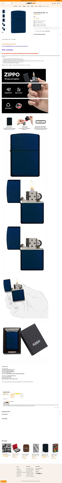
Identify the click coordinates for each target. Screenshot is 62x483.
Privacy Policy (19, 473)
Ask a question (5, 414)
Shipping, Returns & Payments (21, 472)
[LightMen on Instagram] (36, 473)
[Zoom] (18, 22)
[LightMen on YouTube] (39, 473)
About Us (18, 468)
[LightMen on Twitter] (41, 473)
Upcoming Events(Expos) (30, 469)
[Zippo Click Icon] (24, 65)
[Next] (3, 33)
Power (20, 6)
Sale (44, 6)
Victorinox (32, 6)
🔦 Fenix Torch (15, 6)
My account (18, 476)
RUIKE (28, 6)
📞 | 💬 (47, 6)
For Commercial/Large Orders (39, 34)
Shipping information (6, 411)
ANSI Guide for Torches (29, 472)
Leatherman (24, 6)
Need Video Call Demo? (29, 468)
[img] (8, 401)
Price (34, 16)
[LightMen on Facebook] (37, 473)
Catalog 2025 (19, 469)
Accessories (40, 6)
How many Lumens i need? (30, 476)
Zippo (36, 6)
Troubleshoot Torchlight (29, 473)
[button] (36, 14)
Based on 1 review (6, 394)
